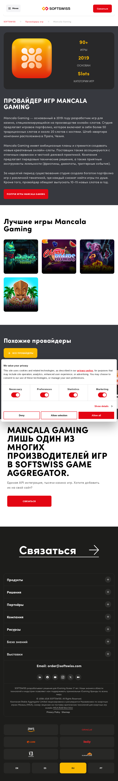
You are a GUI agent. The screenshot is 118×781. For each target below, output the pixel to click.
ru (73, 768)
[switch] (44, 394)
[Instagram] (63, 677)
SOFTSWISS (10, 21)
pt (101, 768)
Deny (21, 415)
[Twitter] (70, 677)
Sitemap (66, 711)
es (45, 768)
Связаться (29, 501)
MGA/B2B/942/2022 (63, 707)
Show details (101, 406)
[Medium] (78, 677)
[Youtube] (55, 677)
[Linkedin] (40, 677)
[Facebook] (47, 677)
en (17, 768)
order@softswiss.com (64, 665)
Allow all (96, 415)
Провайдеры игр (34, 21)
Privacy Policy (53, 711)
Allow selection (59, 415)
